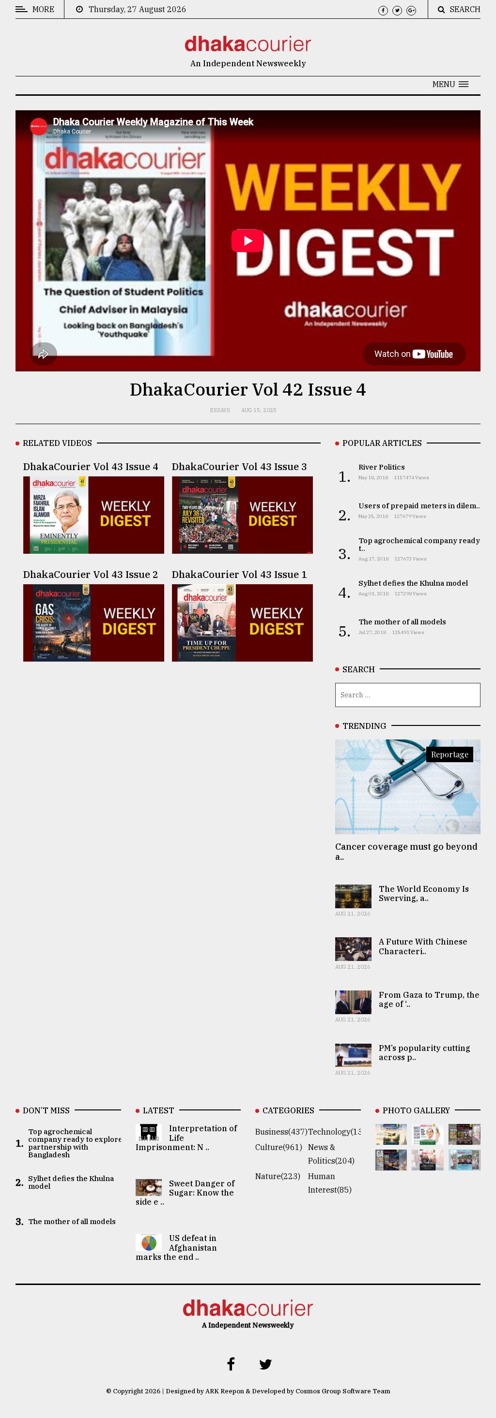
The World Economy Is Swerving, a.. (424, 893)
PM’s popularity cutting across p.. (424, 1052)
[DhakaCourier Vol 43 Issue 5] (391, 1138)
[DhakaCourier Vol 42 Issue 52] (464, 1163)
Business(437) (281, 1132)
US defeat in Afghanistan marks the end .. (176, 1247)
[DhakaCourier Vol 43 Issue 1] (428, 1163)
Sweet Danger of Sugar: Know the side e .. (185, 1193)
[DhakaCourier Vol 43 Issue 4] (428, 1138)
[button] (450, 84)
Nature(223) (277, 1176)
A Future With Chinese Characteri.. (423, 946)
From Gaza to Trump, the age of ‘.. (429, 999)
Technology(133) (339, 1132)
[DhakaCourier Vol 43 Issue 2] (391, 1163)
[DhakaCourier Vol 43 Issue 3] (464, 1138)
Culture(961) (278, 1147)
